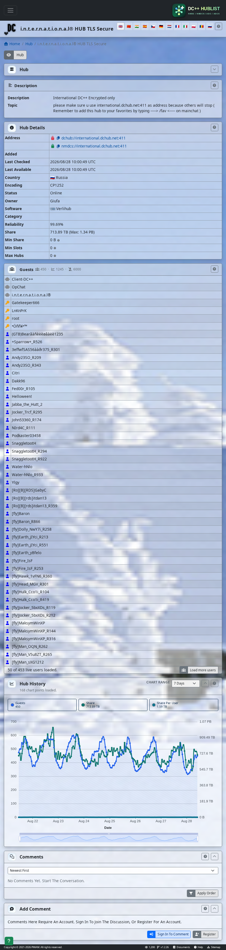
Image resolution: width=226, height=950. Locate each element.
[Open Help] (205, 856)
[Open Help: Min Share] (58, 240)
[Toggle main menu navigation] (10, 10)
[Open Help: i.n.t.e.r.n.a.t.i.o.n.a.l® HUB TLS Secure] (218, 26)
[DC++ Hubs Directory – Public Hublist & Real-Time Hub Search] (196, 10)
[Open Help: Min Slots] (54, 248)
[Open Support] (9, 941)
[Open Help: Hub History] (214, 683)
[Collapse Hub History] (205, 683)
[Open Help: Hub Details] (214, 127)
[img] (113, 779)
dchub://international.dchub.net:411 (93, 138)
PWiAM (35, 947)
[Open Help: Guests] (214, 269)
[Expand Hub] (214, 69)
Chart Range (158, 682)
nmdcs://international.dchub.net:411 (94, 146)
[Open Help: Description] (214, 85)
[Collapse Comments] (214, 856)
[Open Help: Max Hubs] (54, 255)
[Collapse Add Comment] (214, 909)
